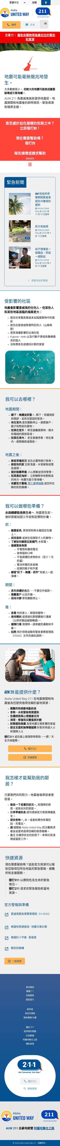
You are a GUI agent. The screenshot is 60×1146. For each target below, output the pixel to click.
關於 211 (30, 1027)
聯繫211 (30, 991)
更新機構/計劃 (30, 1017)
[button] (11, 25)
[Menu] (30, 164)
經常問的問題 (30, 1031)
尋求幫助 (30, 987)
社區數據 (30, 1035)
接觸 (34, 2)
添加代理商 (30, 1013)
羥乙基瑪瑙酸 (36, 483)
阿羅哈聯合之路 (30, 1039)
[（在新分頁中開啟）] (30, 1120)
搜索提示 (30, 999)
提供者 (30, 1009)
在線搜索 (30, 995)
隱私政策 (30, 1044)
